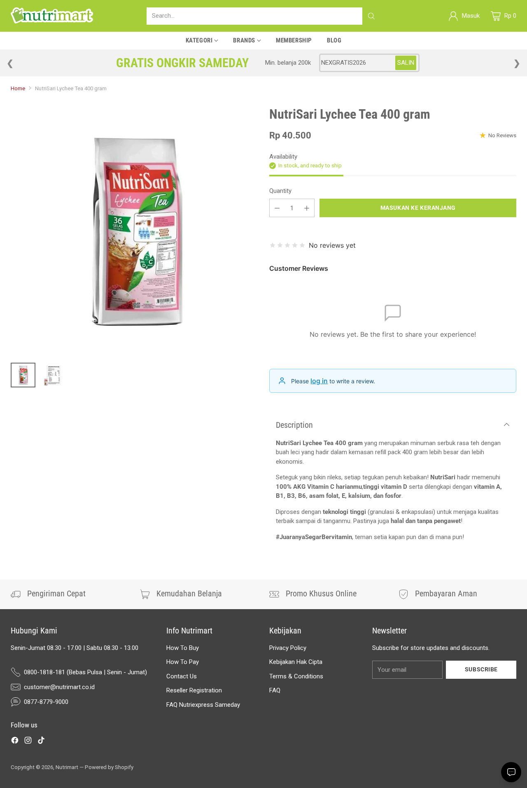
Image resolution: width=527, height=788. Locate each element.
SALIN (405, 62)
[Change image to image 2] (52, 375)
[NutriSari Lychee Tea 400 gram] (134, 230)
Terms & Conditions (296, 676)
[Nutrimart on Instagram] (28, 741)
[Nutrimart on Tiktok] (41, 741)
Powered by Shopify (109, 767)
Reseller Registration (194, 690)
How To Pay (182, 662)
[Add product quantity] (306, 208)
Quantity (280, 191)
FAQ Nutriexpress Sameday (203, 704)
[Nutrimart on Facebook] (15, 741)
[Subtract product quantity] (277, 208)
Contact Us (181, 676)
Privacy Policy (287, 648)
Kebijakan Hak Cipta (295, 662)
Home (18, 88)
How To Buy (182, 648)
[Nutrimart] (52, 16)
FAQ (274, 690)
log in (319, 381)
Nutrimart (67, 767)
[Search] (371, 16)
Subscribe (481, 669)
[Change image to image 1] (23, 375)
